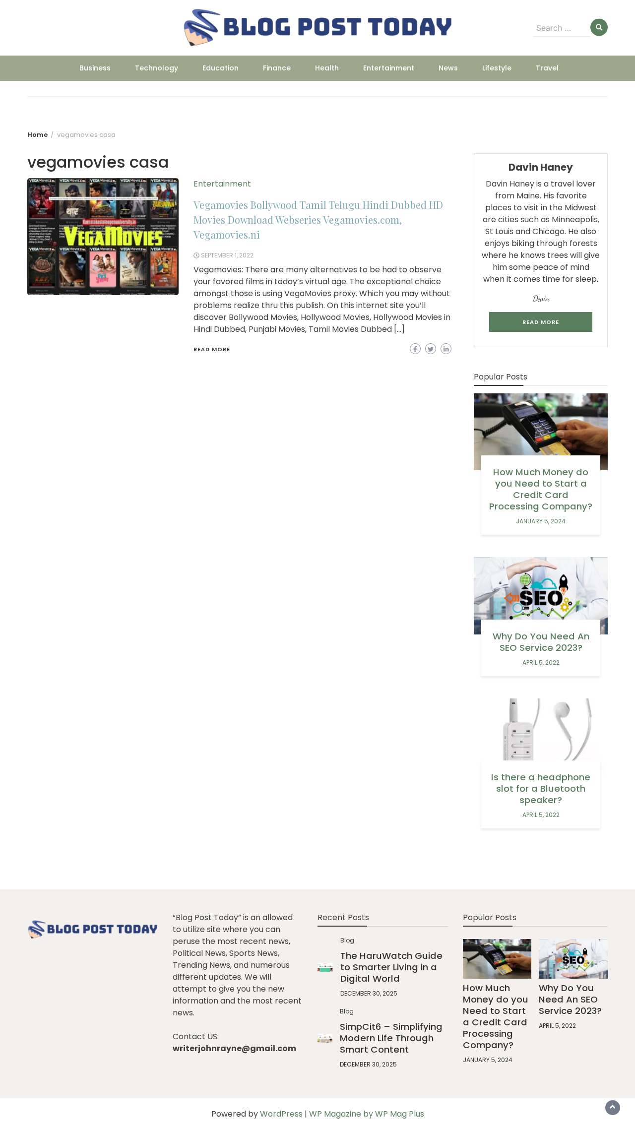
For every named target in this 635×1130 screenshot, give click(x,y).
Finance (277, 68)
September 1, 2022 (227, 255)
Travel (547, 68)
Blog (347, 940)
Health (327, 68)
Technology (156, 68)
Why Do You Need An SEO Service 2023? (541, 642)
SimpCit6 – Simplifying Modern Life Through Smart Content (391, 1038)
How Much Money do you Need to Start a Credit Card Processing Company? (540, 489)
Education (220, 68)
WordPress (281, 1114)
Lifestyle (496, 68)
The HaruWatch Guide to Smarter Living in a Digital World (391, 967)
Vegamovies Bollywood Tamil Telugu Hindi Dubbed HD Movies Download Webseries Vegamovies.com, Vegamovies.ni (318, 219)
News (448, 68)
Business (95, 68)
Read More (211, 349)
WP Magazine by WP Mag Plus (366, 1114)
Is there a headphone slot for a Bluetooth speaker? (540, 788)
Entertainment (388, 68)
